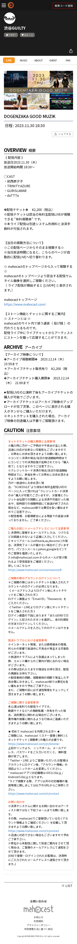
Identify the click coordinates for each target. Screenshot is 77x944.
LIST (68, 885)
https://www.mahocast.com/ (25, 304)
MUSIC (23, 60)
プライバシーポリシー (38, 925)
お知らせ (38, 917)
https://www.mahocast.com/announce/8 (35, 570)
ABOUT (38, 60)
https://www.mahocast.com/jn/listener (34, 744)
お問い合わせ (38, 901)
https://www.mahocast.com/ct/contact (33, 793)
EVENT (53, 60)
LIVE (9, 60)
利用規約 (38, 921)
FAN (68, 60)
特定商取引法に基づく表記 (38, 929)
